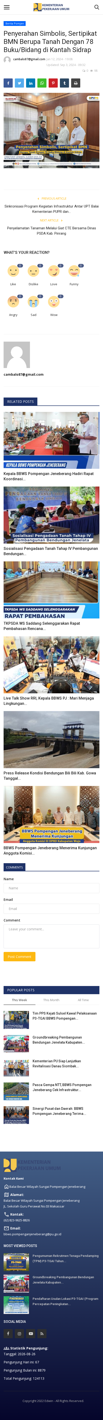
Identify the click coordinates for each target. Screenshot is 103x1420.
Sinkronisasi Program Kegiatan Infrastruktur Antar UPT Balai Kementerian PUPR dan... (52, 209)
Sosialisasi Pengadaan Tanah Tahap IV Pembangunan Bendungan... (51, 551)
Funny (74, 284)
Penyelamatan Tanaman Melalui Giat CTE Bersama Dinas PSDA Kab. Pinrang (51, 231)
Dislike (33, 284)
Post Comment (19, 956)
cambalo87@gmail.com (29, 59)
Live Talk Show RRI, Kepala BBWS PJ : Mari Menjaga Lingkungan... (49, 701)
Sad (33, 315)
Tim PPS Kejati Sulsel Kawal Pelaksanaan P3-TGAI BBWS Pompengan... (65, 1015)
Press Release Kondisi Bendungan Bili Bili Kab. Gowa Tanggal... (50, 776)
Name (9, 879)
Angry (13, 315)
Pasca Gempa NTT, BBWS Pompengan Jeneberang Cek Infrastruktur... (62, 1087)
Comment (12, 920)
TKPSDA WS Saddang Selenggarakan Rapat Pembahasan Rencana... (42, 626)
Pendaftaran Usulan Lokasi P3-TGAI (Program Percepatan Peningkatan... (65, 1301)
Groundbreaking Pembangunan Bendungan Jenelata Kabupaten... (59, 1039)
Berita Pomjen (15, 23)
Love (53, 284)
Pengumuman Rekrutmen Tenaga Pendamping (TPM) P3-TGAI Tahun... (66, 1258)
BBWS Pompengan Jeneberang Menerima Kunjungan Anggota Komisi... (50, 851)
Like (13, 284)
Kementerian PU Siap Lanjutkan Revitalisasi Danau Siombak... (57, 1063)
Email (8, 899)
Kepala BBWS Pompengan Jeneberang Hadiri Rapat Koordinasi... (49, 476)
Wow (53, 315)
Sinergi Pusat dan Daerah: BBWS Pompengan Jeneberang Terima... (59, 1111)
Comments (14, 867)
